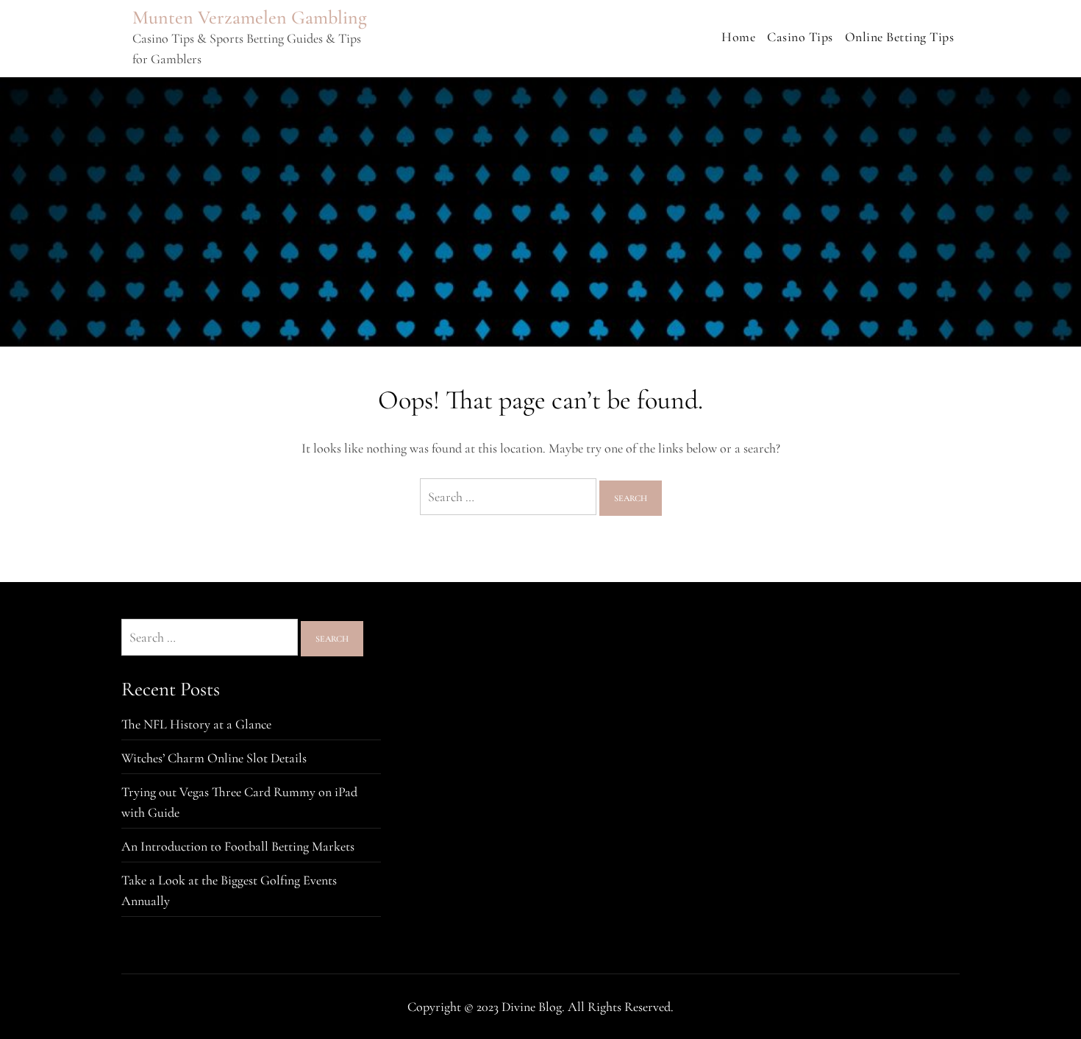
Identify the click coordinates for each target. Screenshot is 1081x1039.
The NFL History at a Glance (196, 724)
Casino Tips (800, 37)
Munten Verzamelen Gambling (249, 17)
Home (738, 37)
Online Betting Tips (900, 37)
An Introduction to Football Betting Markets (237, 846)
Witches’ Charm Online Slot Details (214, 758)
